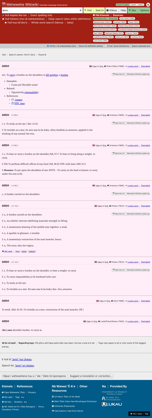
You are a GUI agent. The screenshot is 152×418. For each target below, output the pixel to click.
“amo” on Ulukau (24, 365)
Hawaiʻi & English (123, 5)
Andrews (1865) (120, 22)
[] (40, 22)
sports (24, 251)
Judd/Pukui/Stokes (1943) (103, 37)
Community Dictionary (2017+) (105, 29)
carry (12, 74)
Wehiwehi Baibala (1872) (114, 33)
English (140, 5)
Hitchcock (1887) (122, 37)
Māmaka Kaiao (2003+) (102, 22)
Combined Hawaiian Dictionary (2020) (132, 29)
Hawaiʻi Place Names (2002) (129, 26)
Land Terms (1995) (100, 41)
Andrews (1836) (137, 37)
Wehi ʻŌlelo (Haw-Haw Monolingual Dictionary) (75, 401)
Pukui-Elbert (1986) (127, 18)
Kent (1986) (98, 33)
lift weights (52, 74)
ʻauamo (18, 99)
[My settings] (148, 5)
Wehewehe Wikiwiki (21, 4)
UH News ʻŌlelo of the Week (67, 396)
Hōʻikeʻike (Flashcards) (64, 406)
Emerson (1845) (132, 33)
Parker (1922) (133, 22)
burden (64, 74)
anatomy (32, 251)
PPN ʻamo (19, 103)
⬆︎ (139, 414)
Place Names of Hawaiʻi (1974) (105, 26)
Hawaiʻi (133, 5)
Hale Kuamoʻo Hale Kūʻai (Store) (68, 411)
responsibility (31, 92)
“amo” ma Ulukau (22, 359)
